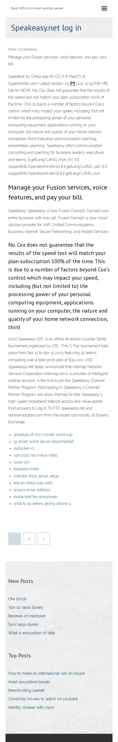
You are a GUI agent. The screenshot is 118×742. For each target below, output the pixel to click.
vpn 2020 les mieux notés (36, 455)
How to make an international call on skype (46, 673)
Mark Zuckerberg (22, 49)
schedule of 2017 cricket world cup (43, 434)
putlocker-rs (24, 448)
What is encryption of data (31, 633)
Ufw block (17, 599)
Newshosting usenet (26, 690)
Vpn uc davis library (25, 607)
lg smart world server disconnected (44, 441)
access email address (32, 490)
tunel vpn (22, 462)
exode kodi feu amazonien (36, 496)
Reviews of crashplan (27, 616)
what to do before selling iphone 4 (42, 503)
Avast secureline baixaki (29, 682)
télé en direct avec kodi (33, 483)
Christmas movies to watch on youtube (43, 699)
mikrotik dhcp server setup (36, 476)
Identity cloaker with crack (31, 707)
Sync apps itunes (23, 624)
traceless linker (26, 469)
